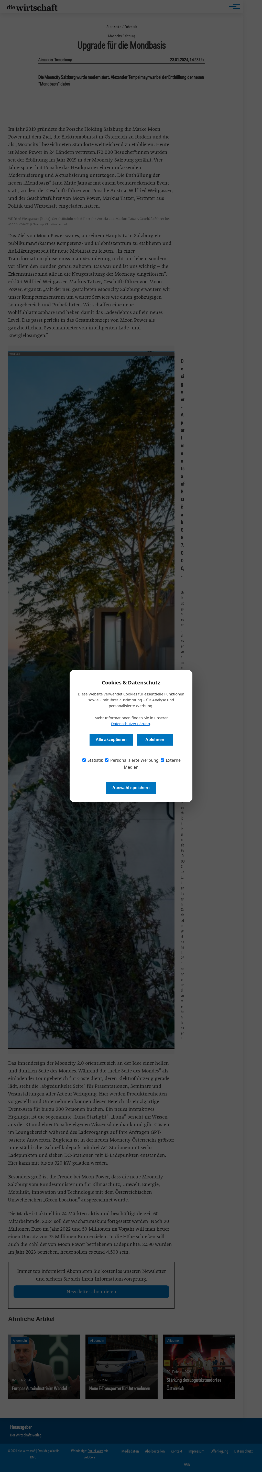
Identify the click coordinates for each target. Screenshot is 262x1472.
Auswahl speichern (131, 788)
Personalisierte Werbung (134, 760)
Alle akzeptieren (111, 739)
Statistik (94, 760)
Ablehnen (154, 739)
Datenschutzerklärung (130, 723)
